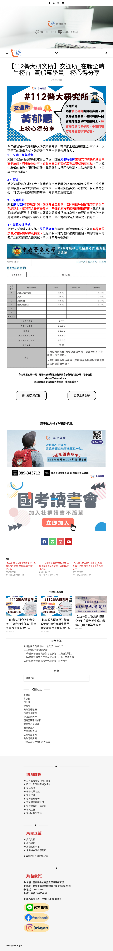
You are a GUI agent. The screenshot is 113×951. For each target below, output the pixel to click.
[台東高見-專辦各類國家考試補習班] (16, 53)
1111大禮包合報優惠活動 (36, 650)
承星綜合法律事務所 (36, 850)
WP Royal (17, 945)
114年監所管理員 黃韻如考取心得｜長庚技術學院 (48, 653)
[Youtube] (68, 541)
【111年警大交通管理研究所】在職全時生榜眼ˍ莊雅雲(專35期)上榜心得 (21, 566)
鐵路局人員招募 (31, 724)
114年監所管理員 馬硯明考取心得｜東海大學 (45, 661)
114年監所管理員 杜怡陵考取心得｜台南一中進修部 (49, 657)
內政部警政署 (30, 709)
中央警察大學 (30, 716)
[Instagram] (60, 541)
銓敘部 (27, 706)
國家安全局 (29, 727)
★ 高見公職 (29, 839)
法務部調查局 (30, 731)
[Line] (52, 541)
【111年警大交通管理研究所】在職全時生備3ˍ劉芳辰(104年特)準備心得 (54, 566)
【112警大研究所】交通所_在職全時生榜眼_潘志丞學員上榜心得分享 (88, 566)
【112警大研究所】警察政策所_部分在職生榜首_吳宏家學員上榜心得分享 (56, 624)
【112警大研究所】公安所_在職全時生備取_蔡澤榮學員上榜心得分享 (21, 624)
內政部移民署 (30, 738)
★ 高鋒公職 (29, 843)
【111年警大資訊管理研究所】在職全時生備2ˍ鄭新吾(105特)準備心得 (90, 620)
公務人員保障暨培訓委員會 (37, 742)
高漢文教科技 (33, 846)
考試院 (27, 695)
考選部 (27, 698)
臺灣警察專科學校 (32, 720)
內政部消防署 (30, 713)
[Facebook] (44, 541)
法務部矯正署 (30, 735)
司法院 (27, 702)
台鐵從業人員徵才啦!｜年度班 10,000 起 (43, 646)
